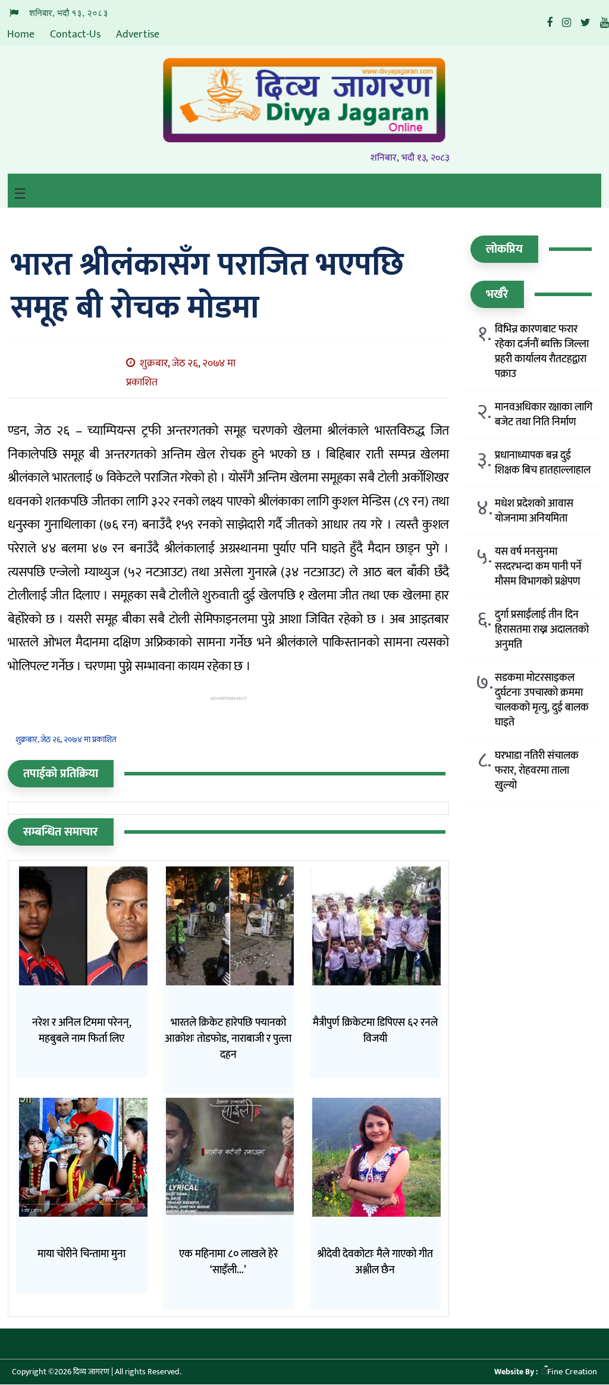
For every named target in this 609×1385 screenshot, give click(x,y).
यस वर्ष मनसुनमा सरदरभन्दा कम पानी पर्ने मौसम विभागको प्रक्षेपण (538, 567)
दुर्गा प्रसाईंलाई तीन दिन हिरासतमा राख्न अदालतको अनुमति (542, 630)
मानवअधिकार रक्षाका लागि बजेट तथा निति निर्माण (543, 415)
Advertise (137, 34)
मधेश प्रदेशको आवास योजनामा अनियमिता (534, 511)
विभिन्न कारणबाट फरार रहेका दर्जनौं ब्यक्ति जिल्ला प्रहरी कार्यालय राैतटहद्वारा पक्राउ (542, 352)
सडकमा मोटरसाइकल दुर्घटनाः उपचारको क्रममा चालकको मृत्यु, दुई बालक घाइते (542, 700)
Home (20, 34)
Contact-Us (75, 34)
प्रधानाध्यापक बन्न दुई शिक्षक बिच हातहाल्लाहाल (543, 463)
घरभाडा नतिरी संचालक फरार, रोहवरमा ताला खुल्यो (537, 771)
